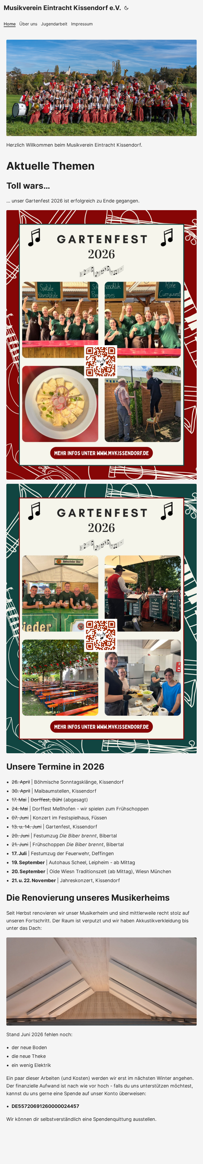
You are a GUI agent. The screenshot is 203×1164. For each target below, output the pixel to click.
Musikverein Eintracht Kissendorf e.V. (62, 8)
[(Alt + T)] (126, 8)
